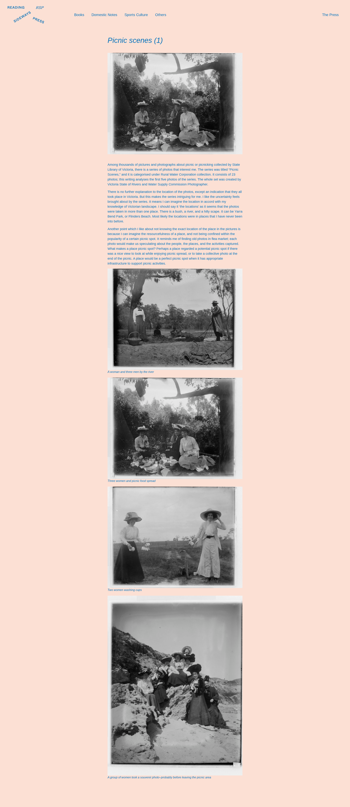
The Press (330, 15)
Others (160, 15)
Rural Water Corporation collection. (186, 174)
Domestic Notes (104, 15)
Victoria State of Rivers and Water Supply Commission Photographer (157, 184)
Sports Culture (136, 15)
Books (79, 15)
